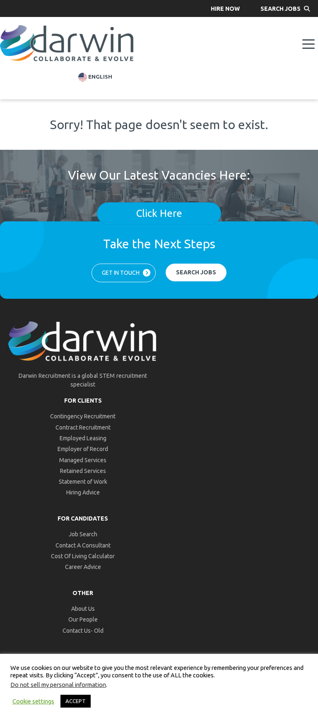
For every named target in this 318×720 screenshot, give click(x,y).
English (99, 77)
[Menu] (308, 44)
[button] (225, 8)
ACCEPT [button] (75, 701)
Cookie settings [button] (33, 701)
